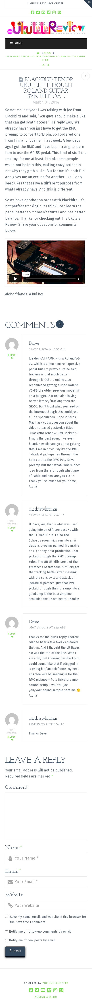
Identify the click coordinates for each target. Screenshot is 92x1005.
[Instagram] (54, 12)
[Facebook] (32, 12)
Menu (18, 43)
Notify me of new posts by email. (32, 940)
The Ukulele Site (55, 983)
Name (13, 847)
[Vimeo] (48, 12)
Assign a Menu (46, 997)
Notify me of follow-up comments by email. (40, 932)
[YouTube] (43, 12)
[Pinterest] (59, 12)
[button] (88, 4)
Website (14, 895)
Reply (12, 355)
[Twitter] (38, 12)
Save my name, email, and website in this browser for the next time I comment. (48, 919)
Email (13, 871)
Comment (16, 787)
